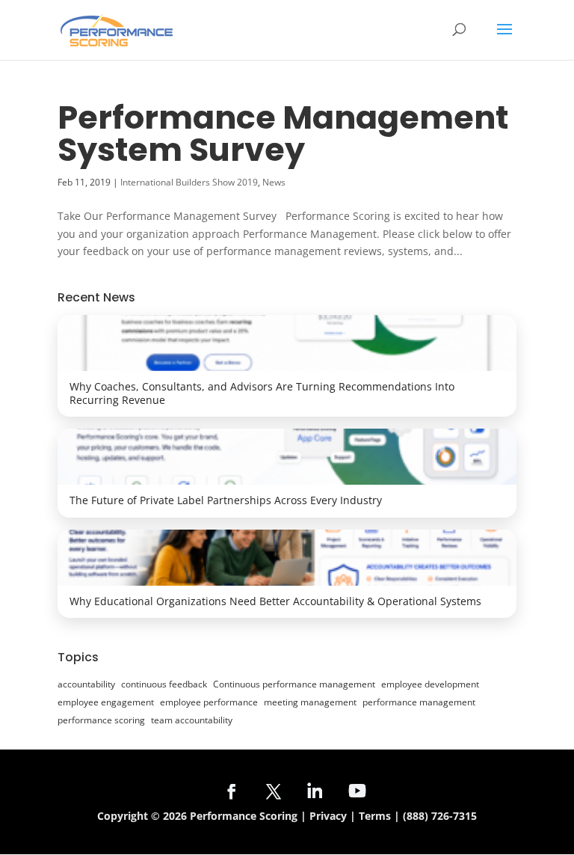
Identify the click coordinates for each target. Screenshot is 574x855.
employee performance (209, 702)
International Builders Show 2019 (189, 182)
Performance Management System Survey (283, 133)
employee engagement (106, 702)
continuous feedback (164, 684)
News (274, 182)
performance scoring (101, 720)
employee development (430, 684)
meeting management (310, 702)
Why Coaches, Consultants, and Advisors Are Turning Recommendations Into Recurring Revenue (262, 393)
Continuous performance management (294, 684)
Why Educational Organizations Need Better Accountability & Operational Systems (275, 601)
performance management (418, 702)
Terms (375, 816)
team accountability (191, 720)
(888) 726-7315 (440, 816)
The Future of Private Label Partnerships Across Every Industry (226, 500)
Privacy (328, 816)
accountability (86, 684)
